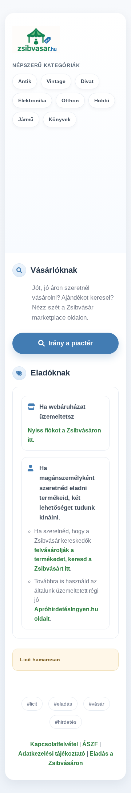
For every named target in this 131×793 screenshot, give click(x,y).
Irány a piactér (70, 343)
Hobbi (101, 100)
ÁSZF (90, 744)
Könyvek (60, 119)
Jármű (25, 119)
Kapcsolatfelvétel (54, 744)
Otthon (70, 100)
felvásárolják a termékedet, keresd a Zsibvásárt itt (63, 559)
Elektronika (32, 100)
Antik (24, 81)
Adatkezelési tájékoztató (51, 754)
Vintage (56, 81)
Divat (87, 81)
